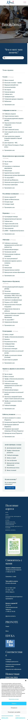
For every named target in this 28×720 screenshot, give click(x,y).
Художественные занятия (11, 173)
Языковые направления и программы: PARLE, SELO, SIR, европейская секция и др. (13, 295)
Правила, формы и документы (13, 369)
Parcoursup (7, 291)
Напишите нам (10, 487)
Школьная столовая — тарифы (13, 82)
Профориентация (9, 96)
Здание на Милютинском (11, 199)
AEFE (7, 512)
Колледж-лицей (9, 204)
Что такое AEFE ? (9, 177)
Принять (14, 703)
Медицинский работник (11, 85)
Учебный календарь (10, 405)
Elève (7, 631)
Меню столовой (9, 80)
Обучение (5, 240)
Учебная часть (8, 94)
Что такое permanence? (11, 258)
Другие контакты (11, 616)
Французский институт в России (14, 527)
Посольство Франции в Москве (13, 517)
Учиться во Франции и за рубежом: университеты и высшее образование (14, 315)
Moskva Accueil (11, 530)
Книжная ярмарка (9, 92)
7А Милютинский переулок (13, 570)
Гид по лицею (8, 161)
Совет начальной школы (11, 129)
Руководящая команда (11, 216)
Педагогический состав (11, 223)
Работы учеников (8, 414)
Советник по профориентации (13, 300)
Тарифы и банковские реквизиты (14, 337)
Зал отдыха (7, 89)
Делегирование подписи (14, 448)
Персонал (5, 213)
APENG (7, 520)
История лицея (8, 202)
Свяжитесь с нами (11, 576)
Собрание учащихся (10, 114)
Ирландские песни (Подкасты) (13, 433)
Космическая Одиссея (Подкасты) (14, 422)
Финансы (7, 339)
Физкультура (8, 170)
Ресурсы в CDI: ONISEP (11, 302)
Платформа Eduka (9, 344)
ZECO (7, 514)
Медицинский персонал (11, 226)
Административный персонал (13, 219)
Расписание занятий (10, 252)
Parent (7, 626)
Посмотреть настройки (14, 712)
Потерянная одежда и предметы (13, 99)
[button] (25, 680)
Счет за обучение (9, 346)
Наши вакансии (8, 228)
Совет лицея (8, 127)
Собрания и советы (9, 110)
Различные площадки (10, 194)
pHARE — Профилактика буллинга (14, 230)
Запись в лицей (8, 334)
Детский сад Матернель (11, 180)
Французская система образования (14, 175)
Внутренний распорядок (11, 249)
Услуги (4, 77)
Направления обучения (11, 322)
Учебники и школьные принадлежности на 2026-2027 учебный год (13, 245)
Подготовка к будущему (11, 281)
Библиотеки (7, 101)
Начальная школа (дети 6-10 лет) (13, 182)
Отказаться (14, 707)
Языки (6, 164)
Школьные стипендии (10, 348)
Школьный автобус (10, 87)
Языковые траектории (11, 184)
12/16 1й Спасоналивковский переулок (11, 607)
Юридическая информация (13, 669)
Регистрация (7, 331)
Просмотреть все (9, 104)
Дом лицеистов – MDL (11, 142)
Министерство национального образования (11, 523)
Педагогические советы (11, 116)
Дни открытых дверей (11, 359)
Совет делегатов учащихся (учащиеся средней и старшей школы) (13, 138)
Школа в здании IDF (10, 197)
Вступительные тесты (10, 341)
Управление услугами (14, 699)
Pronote (6, 265)
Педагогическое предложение (13, 156)
